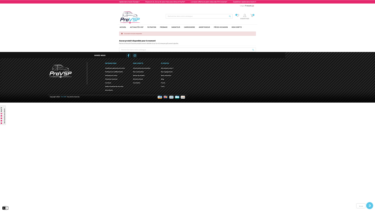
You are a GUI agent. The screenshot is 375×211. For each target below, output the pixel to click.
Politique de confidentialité (114, 71)
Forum (163, 83)
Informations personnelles (141, 68)
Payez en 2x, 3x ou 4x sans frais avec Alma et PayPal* (154, 2)
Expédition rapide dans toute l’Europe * (236, 2)
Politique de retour (111, 75)
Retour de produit (139, 75)
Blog (162, 79)
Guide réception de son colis (114, 86)
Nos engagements (167, 71)
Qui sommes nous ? (167, 68)
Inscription (136, 83)
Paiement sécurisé (111, 79)
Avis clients (109, 90)
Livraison (108, 83)
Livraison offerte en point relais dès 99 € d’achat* (197, 2)
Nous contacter (166, 75)
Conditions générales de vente (115, 68)
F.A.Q (162, 86)
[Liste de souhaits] (237, 17)
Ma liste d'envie (138, 79)
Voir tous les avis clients (4, 116)
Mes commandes (138, 71)
